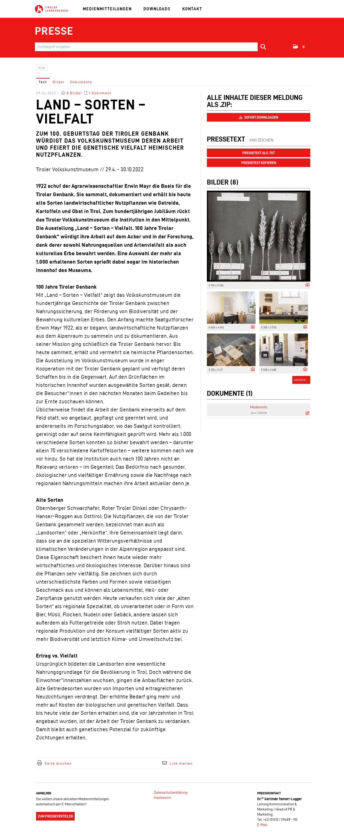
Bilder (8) (222, 182)
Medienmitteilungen (107, 9)
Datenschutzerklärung (170, 792)
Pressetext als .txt (258, 153)
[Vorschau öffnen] (258, 236)
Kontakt (192, 9)
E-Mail (262, 825)
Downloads (157, 9)
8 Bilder (74, 93)
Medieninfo (258, 407)
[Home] (51, 9)
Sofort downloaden (261, 117)
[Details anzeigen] (306, 285)
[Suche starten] (263, 46)
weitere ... (301, 380)
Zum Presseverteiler (55, 816)
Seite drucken (58, 763)
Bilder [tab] (59, 82)
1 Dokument (100, 93)
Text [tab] (43, 82)
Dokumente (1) (230, 393)
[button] (299, 46)
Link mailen (181, 763)
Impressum (162, 797)
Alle (42, 68)
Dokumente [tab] (81, 82)
